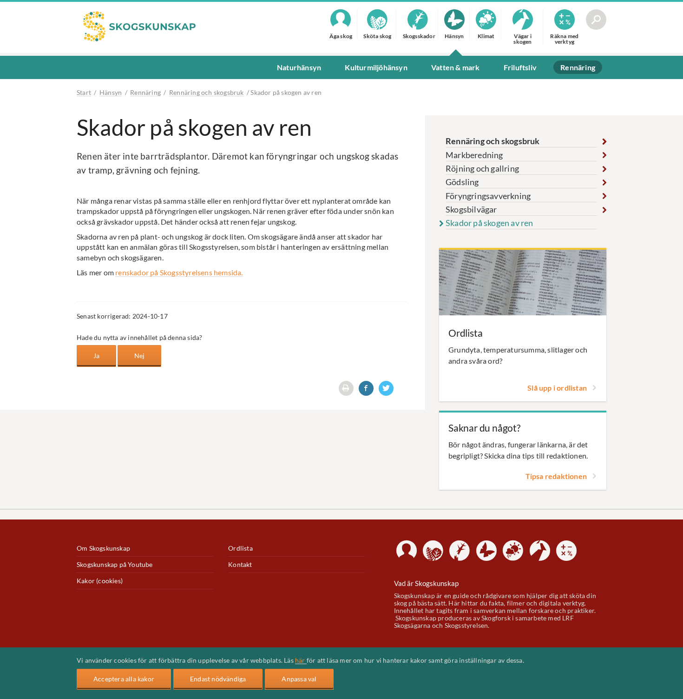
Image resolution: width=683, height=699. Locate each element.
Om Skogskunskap (103, 548)
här (301, 660)
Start (84, 92)
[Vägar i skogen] (540, 550)
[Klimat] (513, 550)
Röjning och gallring (482, 168)
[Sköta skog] (433, 550)
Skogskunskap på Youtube (115, 564)
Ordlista (240, 548)
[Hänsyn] (486, 550)
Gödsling (462, 182)
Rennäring (145, 92)
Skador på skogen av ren (489, 223)
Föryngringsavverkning (488, 196)
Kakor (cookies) (100, 581)
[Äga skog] (406, 550)
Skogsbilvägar (471, 209)
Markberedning (474, 155)
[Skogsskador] (459, 550)
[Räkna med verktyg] (566, 550)
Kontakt (240, 564)
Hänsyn (110, 92)
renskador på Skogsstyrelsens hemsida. (179, 272)
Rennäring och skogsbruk (206, 92)
